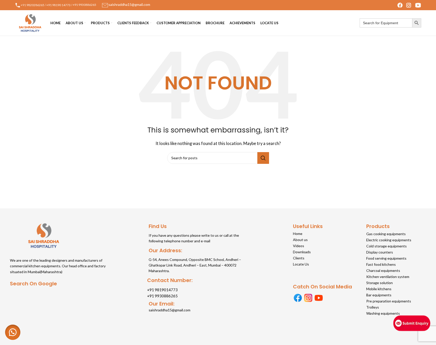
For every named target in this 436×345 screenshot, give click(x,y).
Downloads (302, 252)
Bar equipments (378, 295)
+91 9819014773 (162, 289)
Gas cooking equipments (386, 234)
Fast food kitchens (381, 264)
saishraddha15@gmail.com (169, 310)
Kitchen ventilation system (387, 276)
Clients (298, 258)
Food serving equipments (386, 258)
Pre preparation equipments (388, 301)
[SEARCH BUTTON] (416, 23)
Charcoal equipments (383, 270)
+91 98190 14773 (58, 5)
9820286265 (35, 5)
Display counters (379, 252)
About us (300, 239)
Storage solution (379, 283)
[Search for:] (386, 23)
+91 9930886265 (84, 5)
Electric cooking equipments (388, 240)
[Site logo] (30, 22)
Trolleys (372, 307)
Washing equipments (383, 313)
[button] (12, 332)
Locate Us (301, 264)
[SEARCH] (263, 158)
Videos (298, 246)
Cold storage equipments (386, 246)
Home (297, 233)
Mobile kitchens (378, 289)
